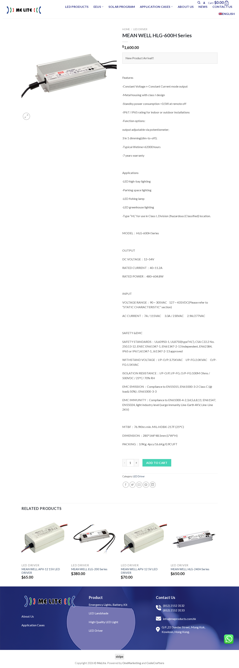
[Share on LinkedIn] (153, 485)
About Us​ (27, 616)
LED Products (77, 6)
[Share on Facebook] (126, 485)
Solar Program (121, 6)
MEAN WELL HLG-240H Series (190, 569)
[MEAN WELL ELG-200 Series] (94, 538)
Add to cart (156, 462)
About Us (186, 6)
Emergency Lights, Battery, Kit (108, 604)
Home (126, 29)
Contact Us (222, 6)
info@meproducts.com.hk (179, 619)
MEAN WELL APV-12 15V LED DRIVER (40, 571)
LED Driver (140, 29)
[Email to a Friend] (139, 485)
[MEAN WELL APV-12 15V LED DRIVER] (44, 538)
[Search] (199, 2)
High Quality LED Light (103, 622)
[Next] (216, 550)
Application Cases (155, 6)
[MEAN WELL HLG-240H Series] (194, 538)
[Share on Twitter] (132, 485)
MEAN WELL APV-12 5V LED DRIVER (139, 571)
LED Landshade (98, 613)
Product (96, 597)
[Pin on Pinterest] (146, 485)
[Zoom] (26, 116)
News (202, 6)
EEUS (97, 6)
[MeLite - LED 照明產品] (24, 10)
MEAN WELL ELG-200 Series (89, 569)
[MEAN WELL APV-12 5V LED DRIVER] (144, 538)
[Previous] (21, 550)
